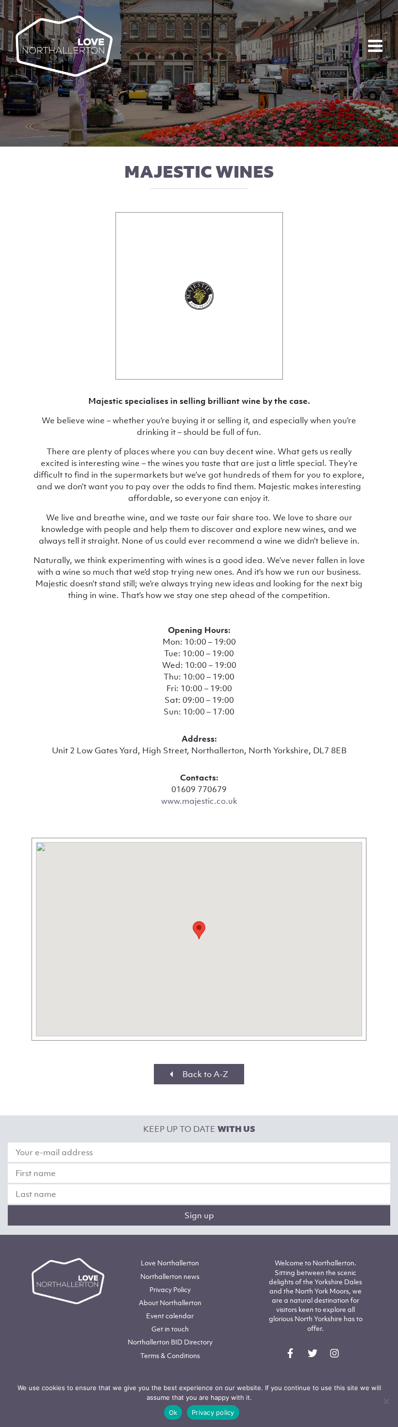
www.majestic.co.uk (199, 801)
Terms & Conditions (170, 1355)
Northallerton (169, 1276)
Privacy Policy (170, 1289)
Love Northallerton (170, 1262)
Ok (173, 1412)
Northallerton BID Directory (170, 1341)
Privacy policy (213, 1412)
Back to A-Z (204, 1074)
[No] (386, 1401)
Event (170, 1315)
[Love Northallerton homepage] (64, 46)
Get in (170, 1328)
